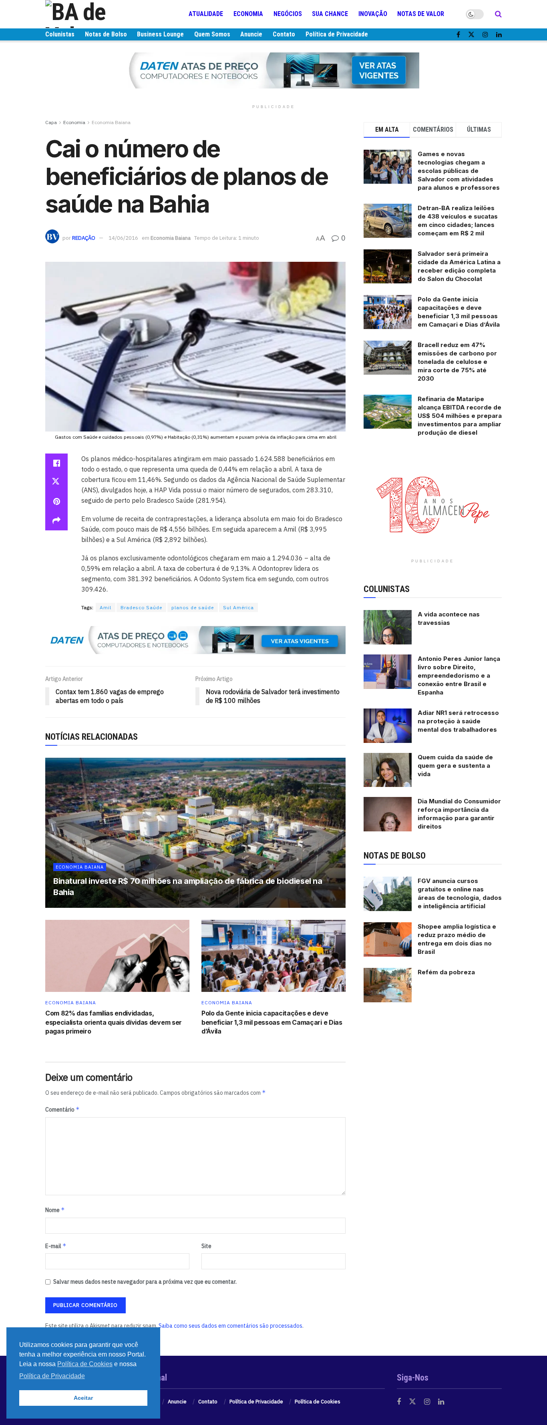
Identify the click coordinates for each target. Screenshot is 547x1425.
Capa (51, 122)
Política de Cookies (317, 1401)
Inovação (372, 14)
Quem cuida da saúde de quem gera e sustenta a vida (455, 765)
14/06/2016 (123, 238)
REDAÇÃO (83, 238)
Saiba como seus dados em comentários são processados (230, 1325)
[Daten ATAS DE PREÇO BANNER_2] (195, 639)
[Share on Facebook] (56, 463)
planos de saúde (192, 607)
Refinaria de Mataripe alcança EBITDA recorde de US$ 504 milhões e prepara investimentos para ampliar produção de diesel (460, 415)
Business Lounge (160, 34)
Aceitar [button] (83, 1398)
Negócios (288, 14)
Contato (284, 34)
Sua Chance (330, 14)
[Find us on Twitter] (471, 34)
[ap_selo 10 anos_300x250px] (433, 504)
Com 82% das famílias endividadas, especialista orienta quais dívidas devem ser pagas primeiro (113, 1022)
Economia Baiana (111, 122)
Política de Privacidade (337, 34)
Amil (105, 607)
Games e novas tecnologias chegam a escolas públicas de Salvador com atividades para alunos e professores (459, 170)
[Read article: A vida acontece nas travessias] (388, 627)
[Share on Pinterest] (56, 501)
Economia (248, 14)
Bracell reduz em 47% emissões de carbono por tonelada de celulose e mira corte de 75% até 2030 (457, 361)
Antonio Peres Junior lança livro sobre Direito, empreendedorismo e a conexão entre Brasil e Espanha (459, 675)
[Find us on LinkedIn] (499, 34)
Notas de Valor (420, 14)
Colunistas (59, 34)
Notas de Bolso (106, 34)
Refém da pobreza (446, 972)
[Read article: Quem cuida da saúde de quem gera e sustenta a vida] (388, 770)
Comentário (62, 1109)
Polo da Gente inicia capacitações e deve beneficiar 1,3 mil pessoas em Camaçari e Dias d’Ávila (271, 1022)
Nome (55, 1210)
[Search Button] (498, 14)
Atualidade (206, 14)
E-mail (55, 1246)
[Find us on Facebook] (458, 34)
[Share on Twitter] (56, 482)
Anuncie (251, 34)
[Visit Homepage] (93, 14)
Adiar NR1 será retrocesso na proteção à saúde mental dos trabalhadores (458, 721)
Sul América (238, 607)
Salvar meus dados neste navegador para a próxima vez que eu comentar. (145, 1281)
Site (206, 1246)
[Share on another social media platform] (56, 520)
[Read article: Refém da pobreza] (388, 985)
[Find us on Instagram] (485, 34)
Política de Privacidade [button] (52, 1376)
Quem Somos (212, 34)
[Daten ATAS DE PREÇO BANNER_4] (273, 70)
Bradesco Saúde (141, 607)
